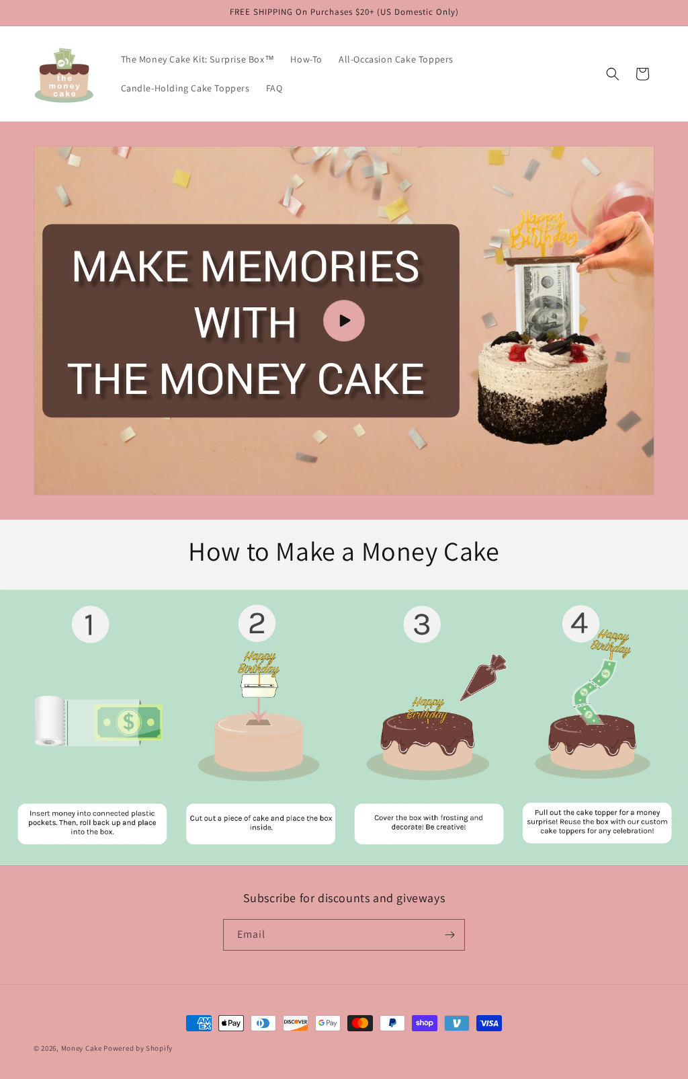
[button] (613, 74)
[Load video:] (344, 321)
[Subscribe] (449, 935)
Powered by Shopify (138, 1048)
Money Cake (81, 1048)
